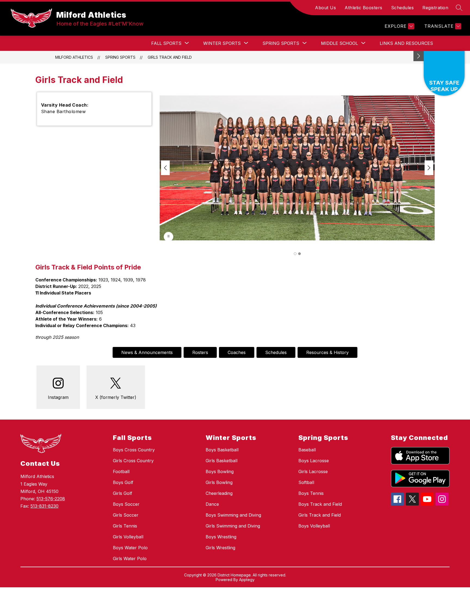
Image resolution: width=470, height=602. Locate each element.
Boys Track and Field (320, 504)
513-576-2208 (50, 498)
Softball (306, 482)
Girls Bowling (219, 482)
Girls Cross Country (133, 460)
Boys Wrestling (221, 536)
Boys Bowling (220, 471)
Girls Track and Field (170, 57)
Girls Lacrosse (313, 471)
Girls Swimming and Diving (233, 526)
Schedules (402, 7)
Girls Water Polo (130, 558)
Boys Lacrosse (313, 460)
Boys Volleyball (314, 526)
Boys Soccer (126, 504)
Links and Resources (406, 43)
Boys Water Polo (130, 547)
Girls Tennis (125, 526)
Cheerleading (219, 493)
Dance (212, 504)
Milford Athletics (74, 57)
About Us (325, 7)
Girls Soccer (125, 515)
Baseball (307, 449)
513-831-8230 (44, 506)
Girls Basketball (221, 460)
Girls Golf (122, 493)
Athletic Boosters (363, 7)
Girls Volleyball (128, 536)
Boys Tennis (311, 493)
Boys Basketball (222, 449)
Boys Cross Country (134, 449)
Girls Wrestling (220, 547)
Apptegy (247, 579)
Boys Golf (123, 482)
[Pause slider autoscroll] (168, 236)
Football (121, 471)
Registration (435, 7)
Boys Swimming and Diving (233, 515)
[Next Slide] (429, 167)
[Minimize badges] (418, 56)
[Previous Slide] (165, 167)
